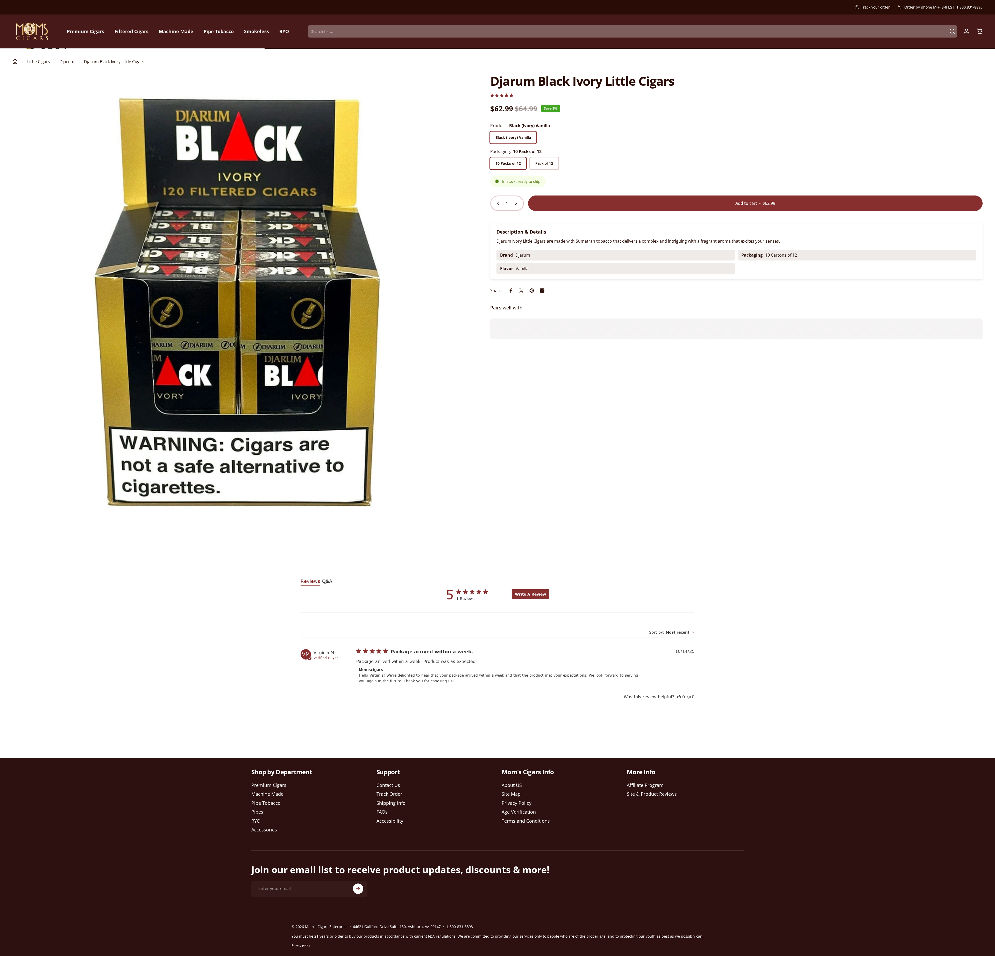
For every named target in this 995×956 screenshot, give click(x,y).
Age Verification (519, 812)
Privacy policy (301, 945)
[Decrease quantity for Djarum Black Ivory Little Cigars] (497, 203)
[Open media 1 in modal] (239, 302)
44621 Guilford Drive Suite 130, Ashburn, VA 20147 (397, 926)
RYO (255, 821)
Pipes (257, 812)
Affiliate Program (645, 785)
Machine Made (267, 794)
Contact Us (388, 785)
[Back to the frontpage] (15, 61)
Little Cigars (38, 61)
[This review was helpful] (679, 696)
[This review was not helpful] (689, 696)
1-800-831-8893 (459, 926)
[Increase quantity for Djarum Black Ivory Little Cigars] (517, 203)
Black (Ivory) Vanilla (513, 137)
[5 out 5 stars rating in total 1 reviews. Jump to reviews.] (501, 95)
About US (512, 785)
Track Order (389, 794)
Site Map (511, 794)
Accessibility (389, 821)
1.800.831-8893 (969, 7)
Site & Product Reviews (652, 794)
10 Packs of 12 (508, 163)
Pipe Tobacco (266, 803)
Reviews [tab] (310, 581)
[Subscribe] (358, 888)
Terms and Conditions (526, 821)
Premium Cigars (268, 785)
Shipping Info (391, 803)
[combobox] (671, 632)
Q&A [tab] (327, 581)
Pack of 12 (544, 163)
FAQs (382, 812)
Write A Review (530, 594)
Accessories (264, 830)
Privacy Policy (516, 803)
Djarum (67, 61)
